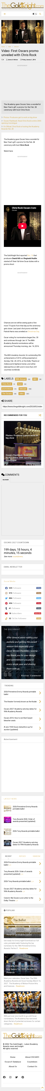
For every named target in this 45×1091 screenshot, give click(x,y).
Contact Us (32, 1066)
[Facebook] (4, 1077)
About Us (13, 1066)
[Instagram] (10, 1077)
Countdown (32, 1062)
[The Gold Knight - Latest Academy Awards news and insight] (22, 8)
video (9, 46)
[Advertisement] (20, 82)
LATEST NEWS (10, 799)
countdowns (17, 556)
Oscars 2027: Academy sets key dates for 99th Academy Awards (21, 969)
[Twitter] (16, 1077)
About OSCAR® (32, 1057)
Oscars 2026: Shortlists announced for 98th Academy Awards (22, 1007)
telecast (16, 46)
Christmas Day (33, 331)
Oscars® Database (13, 1062)
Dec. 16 (30, 255)
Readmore (24, 948)
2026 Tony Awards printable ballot (26, 831)
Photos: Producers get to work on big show (20, 117)
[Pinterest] (23, 1077)
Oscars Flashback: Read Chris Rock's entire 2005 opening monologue (20, 458)
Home (3, 46)
